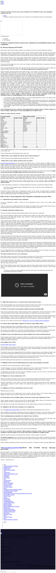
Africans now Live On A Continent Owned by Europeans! (35, 320)
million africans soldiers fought (12, 409)
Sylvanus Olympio (8, 517)
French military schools (9, 494)
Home (5, 15)
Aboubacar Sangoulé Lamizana (11, 466)
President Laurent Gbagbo (10, 510)
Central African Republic (9, 470)
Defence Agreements (8, 483)
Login (54, 566)
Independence (7, 498)
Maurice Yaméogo (8, 505)
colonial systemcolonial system (11, 473)
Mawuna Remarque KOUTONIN (11, 506)
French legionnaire (8, 492)
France (5, 488)
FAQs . (50, 566)
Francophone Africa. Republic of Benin (13, 489)
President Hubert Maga (9, 509)
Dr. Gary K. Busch (8, 484)
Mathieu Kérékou (8, 503)
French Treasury (7, 496)
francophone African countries (10, 490)
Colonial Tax (6, 475)
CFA (5, 471)
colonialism (6, 476)
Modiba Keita (7, 507)
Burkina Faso (7, 468)
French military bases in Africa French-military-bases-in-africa (18, 493)
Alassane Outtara (7, 467)
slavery (5, 515)
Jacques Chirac (7, 500)
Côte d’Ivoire (7, 477)
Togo (5, 518)
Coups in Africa (7, 480)
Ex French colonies (8, 487)
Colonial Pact (7, 472)
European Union (7, 485)
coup (5, 479)
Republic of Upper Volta (9, 511)
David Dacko (7, 481)
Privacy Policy (41, 566)
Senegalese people (8, 514)
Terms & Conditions (32, 566)
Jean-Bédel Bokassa (8, 501)
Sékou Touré (6, 513)
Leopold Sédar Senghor (9, 502)
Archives (47, 566)
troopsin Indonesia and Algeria (11, 519)
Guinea (5, 497)
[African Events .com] (2, 1)
